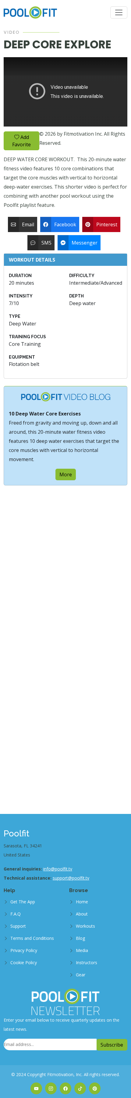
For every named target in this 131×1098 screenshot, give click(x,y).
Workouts (85, 926)
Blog (80, 938)
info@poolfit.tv (57, 869)
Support (18, 926)
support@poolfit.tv (71, 878)
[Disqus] (65, 561)
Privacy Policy (23, 950)
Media (82, 950)
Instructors (86, 962)
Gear (80, 975)
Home (82, 902)
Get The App (22, 902)
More (65, 474)
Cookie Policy (23, 962)
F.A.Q (15, 914)
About (82, 914)
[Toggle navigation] (118, 12)
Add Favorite (21, 141)
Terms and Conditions (32, 938)
